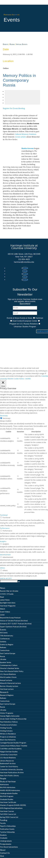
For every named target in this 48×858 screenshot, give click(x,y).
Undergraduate (6, 841)
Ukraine (3, 659)
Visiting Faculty (6, 728)
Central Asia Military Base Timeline (13, 746)
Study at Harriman (8, 781)
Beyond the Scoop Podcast (10, 617)
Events (5, 44)
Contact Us (5, 853)
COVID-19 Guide (6, 594)
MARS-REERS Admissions (10, 790)
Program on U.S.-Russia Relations (23, 324)
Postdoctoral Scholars (8, 725)
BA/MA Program (6, 796)
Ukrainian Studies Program (25, 327)
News (2, 588)
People (3, 778)
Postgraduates (5, 844)
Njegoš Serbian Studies (9, 751)
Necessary (6, 418)
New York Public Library (9, 775)
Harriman (39, 318)
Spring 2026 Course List (9, 817)
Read (2, 597)
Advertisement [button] (5, 555)
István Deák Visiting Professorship (13, 719)
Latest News (5, 600)
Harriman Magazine (7, 606)
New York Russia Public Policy (11, 671)
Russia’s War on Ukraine (9, 591)
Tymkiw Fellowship (7, 832)
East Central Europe (7, 653)
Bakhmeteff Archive (8, 763)
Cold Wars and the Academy (11, 748)
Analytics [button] (3, 541)
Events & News (13, 318)
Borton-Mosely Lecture (9, 686)
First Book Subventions (9, 847)
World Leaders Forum (8, 677)
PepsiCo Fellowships (8, 826)
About (2, 850)
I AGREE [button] (28, 379)
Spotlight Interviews (7, 603)
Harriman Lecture (7, 689)
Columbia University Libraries (11, 769)
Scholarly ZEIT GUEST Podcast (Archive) (15, 623)
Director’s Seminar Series (9, 668)
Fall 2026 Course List (8, 814)
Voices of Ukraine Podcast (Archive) (14, 620)
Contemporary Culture (8, 665)
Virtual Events (21, 44)
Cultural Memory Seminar (25, 134)
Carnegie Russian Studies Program (13, 743)
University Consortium (8, 754)
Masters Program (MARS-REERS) (13, 805)
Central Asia (4, 650)
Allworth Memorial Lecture (10, 683)
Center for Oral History (9, 766)
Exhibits (3, 641)
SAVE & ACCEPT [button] (6, 578)
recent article (20, 137)
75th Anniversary (6, 635)
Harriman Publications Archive (12, 772)
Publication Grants (7, 829)
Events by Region (6, 644)
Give (2, 856)
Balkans (3, 647)
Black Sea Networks (8, 740)
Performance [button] (4, 528)
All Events (4, 632)
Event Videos (5, 612)
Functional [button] (3, 515)
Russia (12, 44)
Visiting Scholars (6, 731)
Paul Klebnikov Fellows (9, 722)
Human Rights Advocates (9, 716)
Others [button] (2, 568)
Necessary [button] (4, 416)
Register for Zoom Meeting (14, 108)
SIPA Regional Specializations (11, 808)
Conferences (5, 638)
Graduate (3, 838)
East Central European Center (25, 321)
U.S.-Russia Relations (8, 674)
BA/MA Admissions (7, 787)
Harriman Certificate (8, 802)
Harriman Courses (7, 811)
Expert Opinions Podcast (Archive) (13, 626)
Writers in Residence (8, 734)
